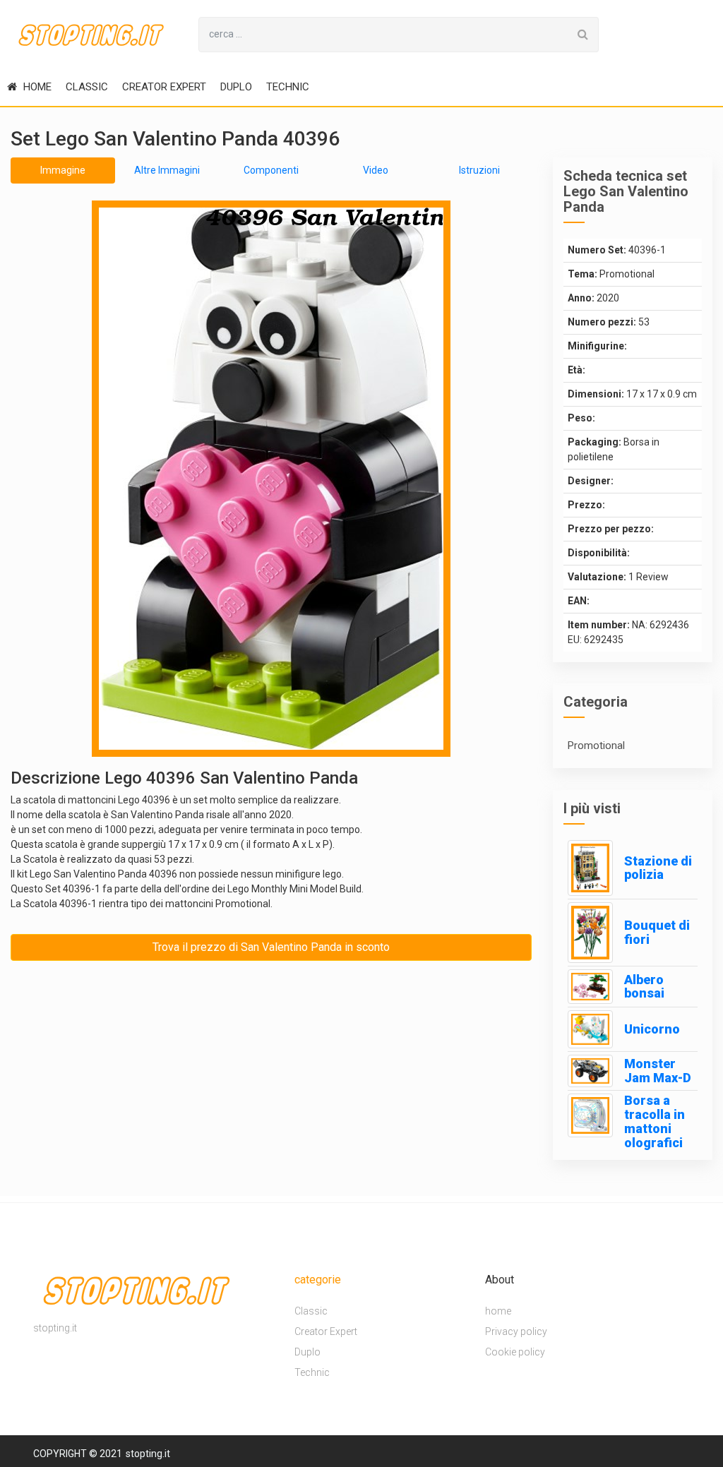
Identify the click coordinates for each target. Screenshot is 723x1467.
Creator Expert (164, 86)
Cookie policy (515, 1352)
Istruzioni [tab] (479, 170)
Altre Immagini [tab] (167, 170)
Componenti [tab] (271, 170)
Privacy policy (516, 1331)
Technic (287, 86)
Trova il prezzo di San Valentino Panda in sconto (271, 947)
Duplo (236, 86)
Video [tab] (375, 170)
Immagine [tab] (62, 170)
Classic (87, 86)
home (36, 86)
